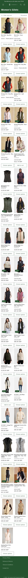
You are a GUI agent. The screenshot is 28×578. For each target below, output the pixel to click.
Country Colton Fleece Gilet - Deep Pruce (19, 305)
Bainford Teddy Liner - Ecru (19, 366)
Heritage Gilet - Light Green (19, 94)
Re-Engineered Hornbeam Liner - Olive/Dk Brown (7, 215)
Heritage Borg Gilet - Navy (7, 154)
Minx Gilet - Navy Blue (6, 35)
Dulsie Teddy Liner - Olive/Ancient (5, 246)
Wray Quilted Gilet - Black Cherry (20, 186)
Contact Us (6, 568)
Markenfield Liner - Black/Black (5, 186)
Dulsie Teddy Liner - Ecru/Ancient (18, 246)
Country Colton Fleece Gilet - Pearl (6, 336)
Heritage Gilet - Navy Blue (20, 64)
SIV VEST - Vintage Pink (7, 425)
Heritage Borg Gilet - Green (20, 124)
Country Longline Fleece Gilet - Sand (19, 517)
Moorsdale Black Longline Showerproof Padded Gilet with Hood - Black (7, 485)
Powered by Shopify (19, 577)
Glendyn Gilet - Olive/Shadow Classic (6, 366)
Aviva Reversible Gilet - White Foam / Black (6, 395)
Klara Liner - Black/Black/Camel (18, 274)
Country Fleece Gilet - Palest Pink (6, 546)
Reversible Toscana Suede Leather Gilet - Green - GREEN (7, 455)
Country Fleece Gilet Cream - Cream (6, 517)
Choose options (7, 44)
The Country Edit (11, 577)
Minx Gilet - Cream (18, 35)
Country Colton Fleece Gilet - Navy (6, 305)
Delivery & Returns (8, 561)
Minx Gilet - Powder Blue (7, 64)
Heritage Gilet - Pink (6, 124)
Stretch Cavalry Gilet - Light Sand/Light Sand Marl (19, 155)
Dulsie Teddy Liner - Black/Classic (18, 215)
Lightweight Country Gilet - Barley (20, 426)
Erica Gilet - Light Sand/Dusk (5, 274)
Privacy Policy (6, 557)
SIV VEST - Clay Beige (19, 394)
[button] (3, 4)
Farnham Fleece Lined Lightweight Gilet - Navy (19, 485)
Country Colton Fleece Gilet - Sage (19, 336)
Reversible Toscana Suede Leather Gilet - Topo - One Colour (20, 455)
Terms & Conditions (8, 564)
